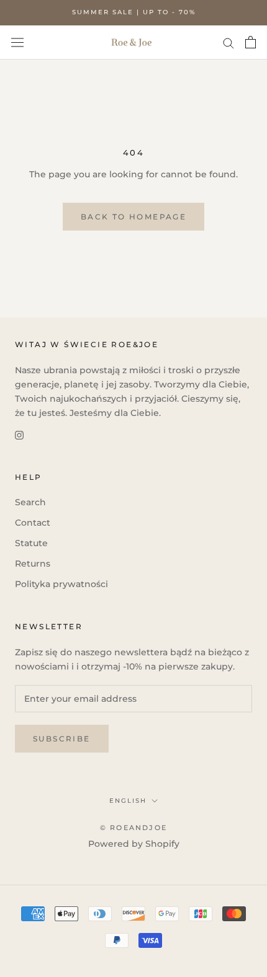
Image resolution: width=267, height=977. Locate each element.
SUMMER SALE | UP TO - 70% (134, 12)
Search (30, 502)
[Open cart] (250, 42)
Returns (32, 563)
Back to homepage (133, 216)
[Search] (228, 42)
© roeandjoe (133, 827)
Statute (31, 543)
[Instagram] (19, 434)
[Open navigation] (17, 42)
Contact (32, 522)
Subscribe (62, 738)
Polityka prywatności (61, 584)
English (128, 801)
